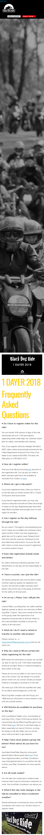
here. (14, 725)
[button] (3, 1)
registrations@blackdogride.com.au (16, 642)
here (29, 469)
